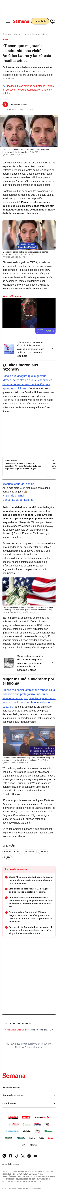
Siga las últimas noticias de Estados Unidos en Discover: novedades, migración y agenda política (28, 90)
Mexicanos (29, 851)
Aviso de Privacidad (14, 1164)
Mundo (17, 34)
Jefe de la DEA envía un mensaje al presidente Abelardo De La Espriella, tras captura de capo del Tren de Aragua (23, 466)
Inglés (7, 857)
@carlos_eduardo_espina (18, 484)
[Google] (4, 1156)
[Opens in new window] (10, 1156)
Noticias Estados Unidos (35, 34)
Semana (6, 34)
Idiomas (44, 851)
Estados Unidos (11, 851)
